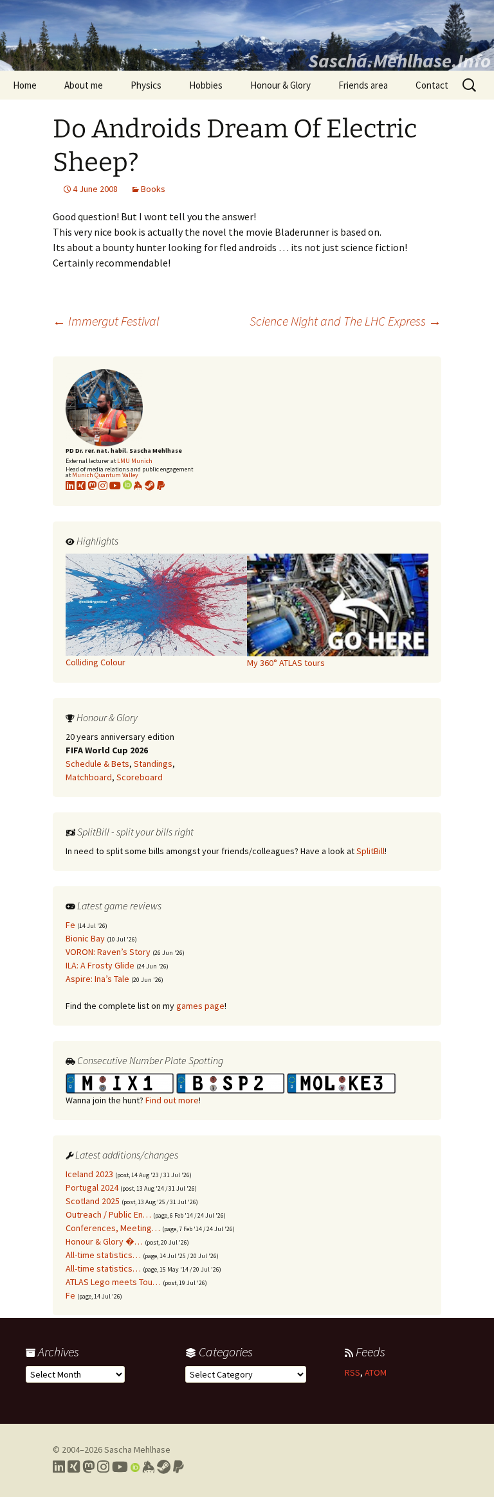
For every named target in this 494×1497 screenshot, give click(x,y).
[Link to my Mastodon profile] (91, 485)
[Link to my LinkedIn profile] (70, 485)
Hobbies (206, 85)
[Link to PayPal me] (161, 485)
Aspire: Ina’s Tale (97, 979)
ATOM (376, 1372)
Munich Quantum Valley (105, 475)
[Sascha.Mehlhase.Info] (247, 35)
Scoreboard (139, 777)
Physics (146, 85)
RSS (352, 1372)
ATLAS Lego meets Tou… (113, 1282)
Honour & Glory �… (104, 1241)
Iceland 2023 (89, 1174)
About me (83, 85)
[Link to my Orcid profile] (127, 485)
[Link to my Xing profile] (74, 1467)
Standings (153, 763)
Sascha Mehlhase (137, 1449)
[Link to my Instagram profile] (102, 485)
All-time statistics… (103, 1255)
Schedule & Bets (97, 763)
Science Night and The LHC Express (345, 321)
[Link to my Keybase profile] (148, 1467)
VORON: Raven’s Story (108, 952)
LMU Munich (134, 461)
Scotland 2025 (93, 1201)
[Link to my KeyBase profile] (138, 485)
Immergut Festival (106, 321)
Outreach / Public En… (108, 1214)
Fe (70, 925)
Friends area (363, 85)
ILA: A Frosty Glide (100, 965)
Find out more (172, 1100)
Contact (432, 85)
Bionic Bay (85, 938)
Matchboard (89, 777)
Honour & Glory (280, 85)
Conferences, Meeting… (113, 1228)
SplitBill (370, 851)
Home (25, 85)
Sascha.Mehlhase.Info (399, 60)
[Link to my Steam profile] (150, 485)
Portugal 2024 (92, 1187)
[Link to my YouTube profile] (115, 485)
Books (153, 189)
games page (200, 1005)
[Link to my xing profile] (81, 485)
